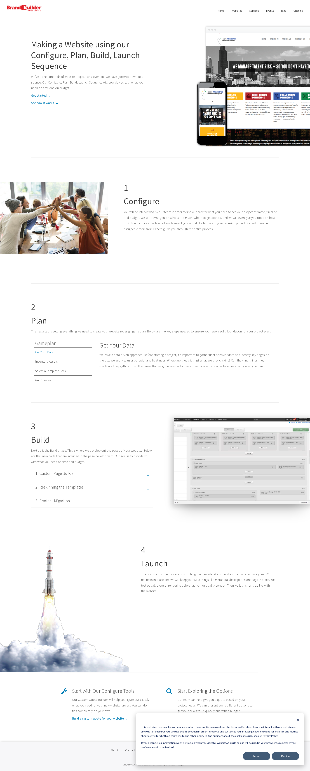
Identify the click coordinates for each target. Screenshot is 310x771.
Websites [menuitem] (237, 10)
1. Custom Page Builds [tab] (54, 473)
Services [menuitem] (254, 10)
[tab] (63, 352)
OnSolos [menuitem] (298, 10)
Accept (256, 756)
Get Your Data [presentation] (44, 352)
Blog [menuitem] (283, 10)
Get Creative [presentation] (43, 380)
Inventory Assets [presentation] (46, 361)
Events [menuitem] (270, 10)
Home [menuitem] (221, 10)
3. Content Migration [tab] (52, 501)
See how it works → (45, 103)
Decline (285, 756)
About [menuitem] (114, 750)
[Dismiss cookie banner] (298, 720)
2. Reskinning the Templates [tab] (59, 487)
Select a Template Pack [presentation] (50, 371)
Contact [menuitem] (130, 750)
